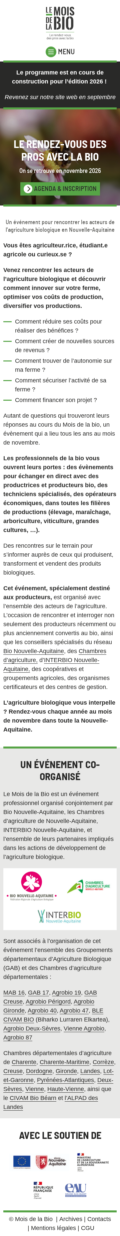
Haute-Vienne (65, 1089)
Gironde (66, 1071)
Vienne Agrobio (84, 1028)
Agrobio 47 (74, 1010)
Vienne (34, 1089)
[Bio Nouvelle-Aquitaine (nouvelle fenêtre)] (32, 886)
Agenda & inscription (65, 189)
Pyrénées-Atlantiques (65, 1080)
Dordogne (39, 1071)
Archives (70, 1219)
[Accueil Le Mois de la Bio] (60, 23)
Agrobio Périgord (48, 1001)
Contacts (99, 1219)
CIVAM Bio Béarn (33, 1098)
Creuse (13, 1071)
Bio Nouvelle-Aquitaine (33, 651)
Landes (90, 1071)
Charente (24, 1062)
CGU (87, 1228)
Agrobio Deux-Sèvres (31, 1028)
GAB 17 (38, 992)
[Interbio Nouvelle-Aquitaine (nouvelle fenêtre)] (60, 917)
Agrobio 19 (66, 992)
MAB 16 (14, 992)
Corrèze (103, 1062)
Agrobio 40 (42, 1010)
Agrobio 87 (17, 1037)
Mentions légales (53, 1228)
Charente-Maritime (64, 1062)
